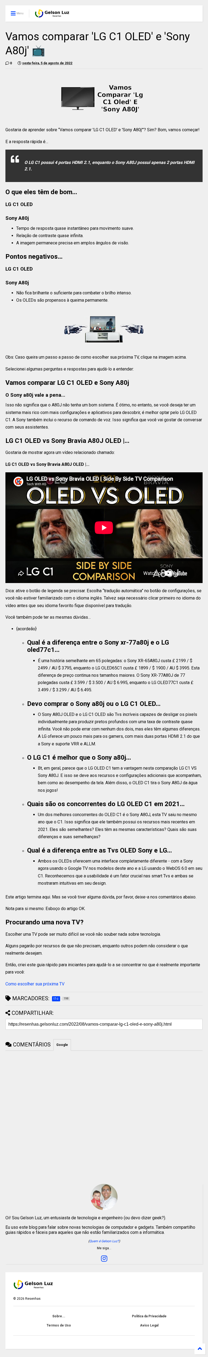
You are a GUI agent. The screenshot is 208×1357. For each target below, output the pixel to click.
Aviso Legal (149, 1325)
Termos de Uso (59, 1325)
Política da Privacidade (149, 1316)
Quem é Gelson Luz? (104, 1241)
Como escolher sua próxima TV (34, 983)
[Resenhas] (52, 15)
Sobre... (58, 1316)
